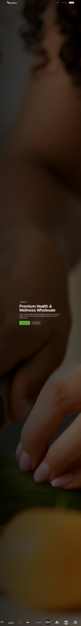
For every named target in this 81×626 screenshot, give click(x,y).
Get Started (71, 2)
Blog (58, 2)
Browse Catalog (36, 322)
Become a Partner (24, 322)
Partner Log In (64, 2)
